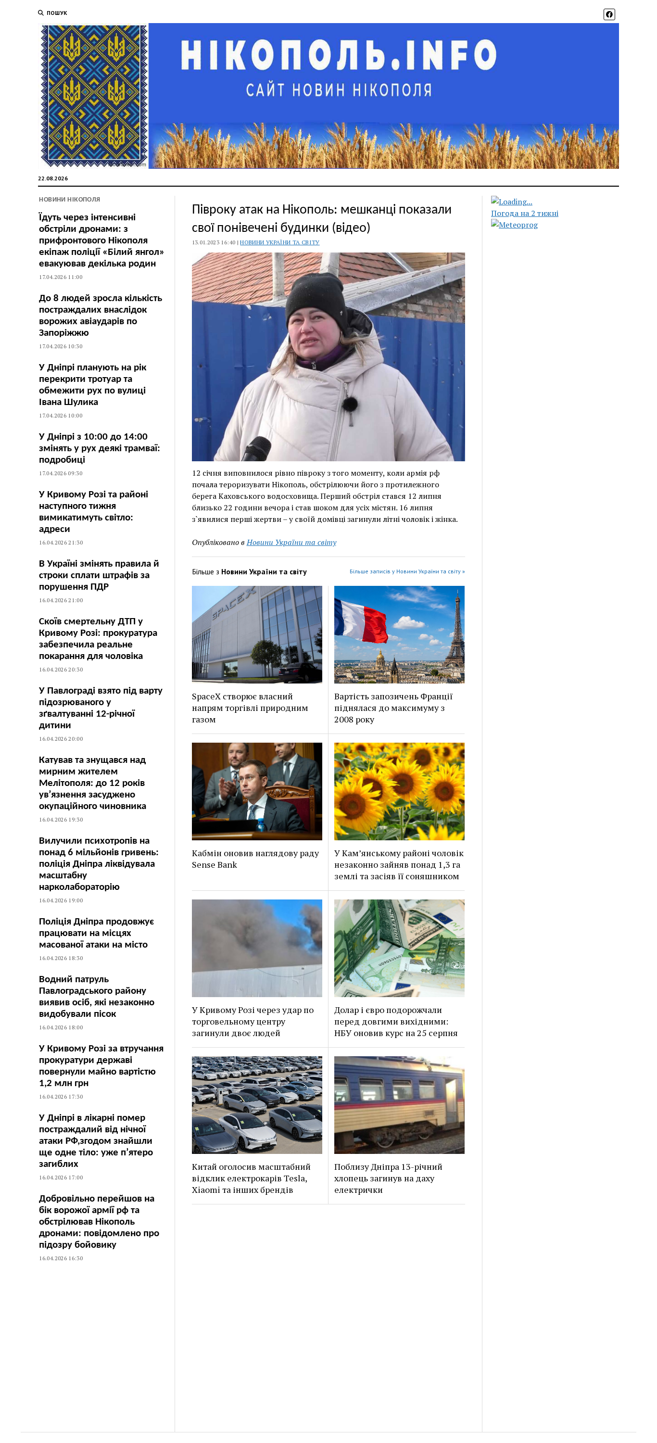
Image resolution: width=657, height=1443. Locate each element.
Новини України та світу (279, 242)
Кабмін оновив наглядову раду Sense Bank (255, 858)
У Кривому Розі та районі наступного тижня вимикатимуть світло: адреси (93, 512)
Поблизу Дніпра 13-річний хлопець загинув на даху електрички (388, 1178)
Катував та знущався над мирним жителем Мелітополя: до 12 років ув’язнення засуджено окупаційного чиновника (92, 783)
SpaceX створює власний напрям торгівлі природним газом (250, 707)
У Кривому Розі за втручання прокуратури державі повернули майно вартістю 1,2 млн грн (101, 1066)
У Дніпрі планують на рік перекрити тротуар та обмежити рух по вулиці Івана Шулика (92, 385)
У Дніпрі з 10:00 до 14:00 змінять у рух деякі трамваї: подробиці (99, 448)
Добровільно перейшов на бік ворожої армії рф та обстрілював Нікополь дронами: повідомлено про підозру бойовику (99, 1222)
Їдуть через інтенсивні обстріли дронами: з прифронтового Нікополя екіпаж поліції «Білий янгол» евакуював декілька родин (101, 241)
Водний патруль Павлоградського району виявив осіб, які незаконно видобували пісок (96, 997)
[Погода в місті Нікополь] (563, 201)
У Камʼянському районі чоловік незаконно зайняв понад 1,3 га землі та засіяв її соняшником (399, 864)
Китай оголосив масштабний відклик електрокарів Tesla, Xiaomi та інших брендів (251, 1178)
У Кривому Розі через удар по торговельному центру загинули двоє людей (253, 1021)
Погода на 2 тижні (524, 213)
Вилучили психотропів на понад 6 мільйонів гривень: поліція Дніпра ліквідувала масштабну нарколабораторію (99, 864)
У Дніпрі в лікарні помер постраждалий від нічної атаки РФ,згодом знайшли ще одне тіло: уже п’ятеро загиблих (96, 1141)
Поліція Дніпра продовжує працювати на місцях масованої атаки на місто (96, 933)
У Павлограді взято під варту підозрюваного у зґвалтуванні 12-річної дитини (101, 708)
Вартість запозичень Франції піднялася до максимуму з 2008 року (393, 707)
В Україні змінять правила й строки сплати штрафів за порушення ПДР (99, 575)
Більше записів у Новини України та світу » (407, 571)
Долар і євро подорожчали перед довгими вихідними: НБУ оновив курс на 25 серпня (396, 1021)
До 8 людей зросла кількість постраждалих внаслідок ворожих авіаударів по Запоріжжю (100, 315)
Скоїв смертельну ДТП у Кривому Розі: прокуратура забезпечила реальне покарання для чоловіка (98, 639)
